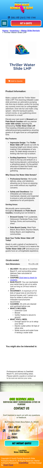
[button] (4, 23)
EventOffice (35, 389)
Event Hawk (8, 465)
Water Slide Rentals (30, 31)
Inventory (14, 31)
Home (5, 31)
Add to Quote (16, 81)
